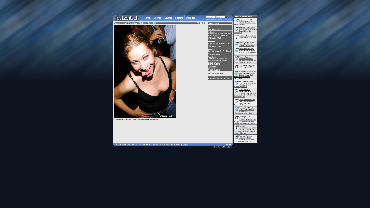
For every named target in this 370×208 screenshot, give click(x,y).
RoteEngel (212, 57)
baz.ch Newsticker (243, 16)
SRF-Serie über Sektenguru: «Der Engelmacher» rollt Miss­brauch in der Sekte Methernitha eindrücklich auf (245, 93)
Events (157, 17)
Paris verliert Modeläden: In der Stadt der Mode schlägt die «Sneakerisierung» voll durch (245, 110)
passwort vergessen (214, 19)
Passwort (219, 17)
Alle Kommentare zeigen (216, 73)
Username (210, 17)
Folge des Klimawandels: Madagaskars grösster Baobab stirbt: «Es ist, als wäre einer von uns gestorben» (245, 75)
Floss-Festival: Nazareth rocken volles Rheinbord (247, 36)
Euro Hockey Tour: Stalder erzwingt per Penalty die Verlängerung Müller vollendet (245, 21)
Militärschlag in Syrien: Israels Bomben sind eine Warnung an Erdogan (248, 44)
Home (147, 17)
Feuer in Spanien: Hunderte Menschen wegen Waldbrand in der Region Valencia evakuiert (245, 59)
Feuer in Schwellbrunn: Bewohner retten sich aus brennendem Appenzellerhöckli (244, 102)
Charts (168, 17)
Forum (179, 17)
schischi (184, 145)
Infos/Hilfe (216, 147)
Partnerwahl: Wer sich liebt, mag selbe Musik (247, 66)
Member (190, 17)
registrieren (227, 19)
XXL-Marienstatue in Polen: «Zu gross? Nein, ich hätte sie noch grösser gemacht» (245, 84)
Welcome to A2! (120, 23)
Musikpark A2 (135, 23)
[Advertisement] (172, 7)
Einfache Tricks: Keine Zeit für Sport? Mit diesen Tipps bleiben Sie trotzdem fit (245, 30)
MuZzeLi (211, 32)
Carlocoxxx (212, 66)
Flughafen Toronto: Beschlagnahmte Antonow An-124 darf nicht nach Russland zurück (244, 138)
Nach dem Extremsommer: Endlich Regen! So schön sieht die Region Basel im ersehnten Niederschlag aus (245, 129)
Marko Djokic (228, 147)
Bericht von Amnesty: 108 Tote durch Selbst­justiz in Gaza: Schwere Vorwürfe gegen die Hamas (245, 51)
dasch (210, 26)
